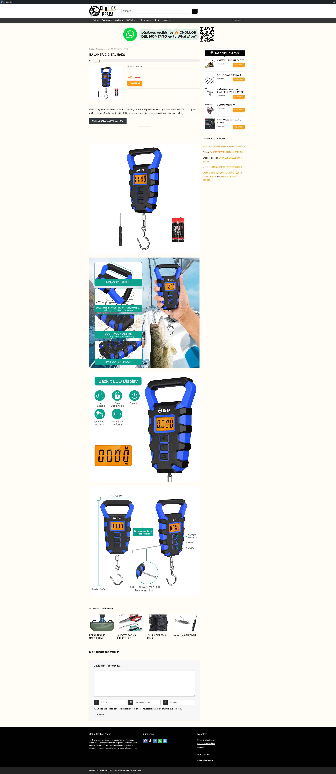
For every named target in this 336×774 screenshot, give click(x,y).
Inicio (96, 20)
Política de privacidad (206, 744)
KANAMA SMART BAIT (185, 635)
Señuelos (131, 20)
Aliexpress (220, 64)
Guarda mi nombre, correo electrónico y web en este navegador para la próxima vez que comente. (139, 709)
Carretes (106, 20)
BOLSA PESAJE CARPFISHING (97, 636)
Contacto (201, 747)
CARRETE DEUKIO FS (226, 105)
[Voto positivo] (99, 61)
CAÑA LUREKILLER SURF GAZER (226, 167)
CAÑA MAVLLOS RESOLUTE (229, 75)
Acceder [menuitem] (9, 2)
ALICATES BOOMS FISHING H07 (126, 636)
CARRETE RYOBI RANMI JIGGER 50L (228, 146)
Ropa (157, 20)
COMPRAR (135, 83)
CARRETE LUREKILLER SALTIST (230, 60)
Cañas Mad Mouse (205, 760)
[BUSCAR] (195, 11)
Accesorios (146, 20)
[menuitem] (2, 2)
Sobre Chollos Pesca (205, 740)
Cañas (118, 20)
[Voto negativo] (95, 61)
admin (205, 146)
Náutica (166, 20)
